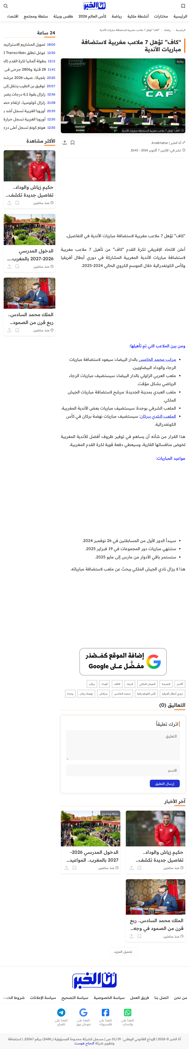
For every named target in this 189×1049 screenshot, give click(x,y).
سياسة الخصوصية (109, 997)
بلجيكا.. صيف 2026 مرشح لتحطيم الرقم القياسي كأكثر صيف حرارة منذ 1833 (24, 77)
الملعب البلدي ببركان (158, 416)
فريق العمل (139, 997)
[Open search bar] (6, 6)
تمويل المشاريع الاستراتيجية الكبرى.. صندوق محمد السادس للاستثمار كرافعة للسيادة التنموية (24, 44)
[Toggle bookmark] (73, 143)
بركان (92, 684)
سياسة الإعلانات (43, 997)
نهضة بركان (86, 693)
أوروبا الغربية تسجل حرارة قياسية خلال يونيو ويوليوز (24, 119)
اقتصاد (12, 16)
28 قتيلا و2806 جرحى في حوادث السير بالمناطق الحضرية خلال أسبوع (25, 69)
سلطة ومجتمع (36, 16)
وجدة (70, 693)
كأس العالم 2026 (92, 16)
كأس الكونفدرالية (146, 693)
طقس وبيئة (63, 16)
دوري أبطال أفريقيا (172, 693)
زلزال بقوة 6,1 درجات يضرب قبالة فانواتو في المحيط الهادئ (24, 94)
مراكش (103, 693)
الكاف (117, 684)
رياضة (117, 16)
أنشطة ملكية (138, 16)
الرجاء (130, 684)
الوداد (104, 684)
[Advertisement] (123, 197)
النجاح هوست (84, 1043)
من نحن (180, 997)
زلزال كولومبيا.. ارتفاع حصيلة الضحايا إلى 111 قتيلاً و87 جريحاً (24, 102)
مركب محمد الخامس (157, 359)
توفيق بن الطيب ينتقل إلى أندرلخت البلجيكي (24, 86)
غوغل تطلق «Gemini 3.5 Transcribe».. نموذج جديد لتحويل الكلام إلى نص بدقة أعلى (24, 52)
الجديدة (166, 684)
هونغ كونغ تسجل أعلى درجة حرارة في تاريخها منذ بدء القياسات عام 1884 (24, 127)
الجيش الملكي (147, 684)
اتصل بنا (161, 997)
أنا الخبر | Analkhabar (166, 143)
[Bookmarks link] (183, 6)
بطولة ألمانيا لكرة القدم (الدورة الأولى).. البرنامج (25, 61)
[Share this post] (65, 143)
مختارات (161, 16)
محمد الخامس (122, 693)
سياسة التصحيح (75, 997)
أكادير (180, 684)
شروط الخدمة (13, 997)
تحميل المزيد (123, 951)
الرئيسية (180, 16)
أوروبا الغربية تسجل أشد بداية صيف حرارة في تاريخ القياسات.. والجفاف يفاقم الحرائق (24, 110)
